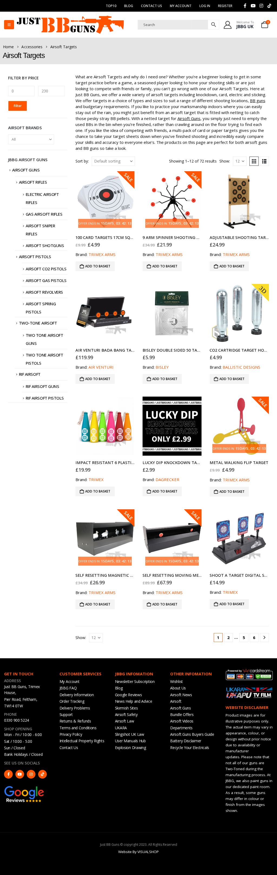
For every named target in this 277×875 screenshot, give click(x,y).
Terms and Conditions (78, 727)
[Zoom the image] (24, 788)
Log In (204, 6)
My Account (70, 681)
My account (181, 6)
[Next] (264, 637)
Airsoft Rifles (33, 182)
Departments (181, 727)
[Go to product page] (239, 200)
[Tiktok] (269, 5)
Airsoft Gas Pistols (46, 280)
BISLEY (162, 367)
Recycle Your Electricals (189, 747)
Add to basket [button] (97, 266)
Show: (224, 161)
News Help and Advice (133, 701)
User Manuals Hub (130, 740)
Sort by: (82, 161)
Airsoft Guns (188, 118)
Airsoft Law (124, 721)
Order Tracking (72, 701)
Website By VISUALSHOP (138, 851)
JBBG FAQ (68, 688)
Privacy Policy (71, 734)
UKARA (121, 727)
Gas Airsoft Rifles (44, 214)
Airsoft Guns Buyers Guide (192, 734)
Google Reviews (128, 694)
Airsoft (175, 701)
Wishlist (176, 681)
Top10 (111, 6)
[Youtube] (253, 5)
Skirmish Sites (126, 708)
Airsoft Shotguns (45, 245)
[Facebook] (245, 5)
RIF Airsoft (30, 374)
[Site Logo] (70, 24)
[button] (254, 161)
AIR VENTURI (101, 367)
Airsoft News (181, 694)
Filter (18, 105)
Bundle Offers (181, 714)
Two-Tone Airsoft (38, 323)
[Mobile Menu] (9, 24)
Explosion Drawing (130, 747)
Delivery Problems (75, 708)
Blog (128, 6)
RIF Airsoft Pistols (45, 398)
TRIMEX (96, 479)
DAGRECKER (167, 479)
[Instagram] (261, 5)
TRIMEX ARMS (102, 254)
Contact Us (151, 6)
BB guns (257, 100)
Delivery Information (77, 694)
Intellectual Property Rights (82, 740)
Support (66, 714)
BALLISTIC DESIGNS (241, 367)
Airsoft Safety (126, 714)
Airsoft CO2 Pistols (46, 268)
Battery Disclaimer (185, 740)
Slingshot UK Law (129, 734)
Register (225, 6)
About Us (178, 688)
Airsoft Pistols (35, 256)
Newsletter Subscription (135, 681)
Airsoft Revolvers (44, 292)
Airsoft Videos (181, 721)
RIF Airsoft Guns (42, 386)
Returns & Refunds (75, 721)
